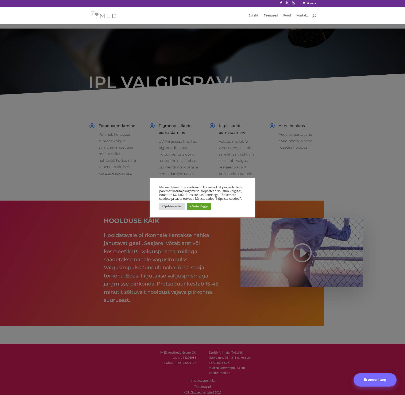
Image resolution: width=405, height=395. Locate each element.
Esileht (253, 15)
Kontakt (302, 15)
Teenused (271, 15)
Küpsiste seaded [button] (172, 206)
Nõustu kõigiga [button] (198, 206)
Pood (287, 15)
